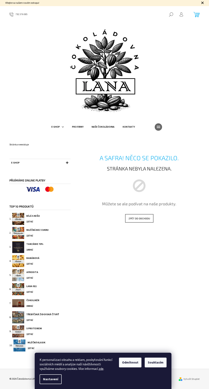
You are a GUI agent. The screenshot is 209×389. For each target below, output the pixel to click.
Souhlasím (155, 362)
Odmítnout (130, 362)
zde (101, 369)
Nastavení (50, 379)
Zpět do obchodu (139, 218)
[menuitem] (57, 127)
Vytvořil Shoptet (191, 379)
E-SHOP (15, 163)
